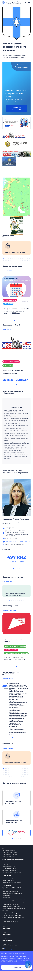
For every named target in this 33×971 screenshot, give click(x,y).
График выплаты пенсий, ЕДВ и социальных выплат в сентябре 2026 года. (16, 311)
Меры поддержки (8, 880)
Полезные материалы (9, 854)
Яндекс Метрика (6, 955)
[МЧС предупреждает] (9, 161)
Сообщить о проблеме (16, 109)
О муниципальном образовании (13, 859)
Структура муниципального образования (11, 888)
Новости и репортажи (9, 852)
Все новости (7, 271)
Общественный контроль (11, 913)
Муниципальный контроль (11, 906)
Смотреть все (7, 582)
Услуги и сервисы (8, 857)
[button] (3, 258)
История (5, 864)
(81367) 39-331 (6, 928)
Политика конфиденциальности (9, 945)
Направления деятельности (11, 878)
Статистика (6, 897)
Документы (6, 895)
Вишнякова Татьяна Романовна (15, 519)
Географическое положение (11, 873)
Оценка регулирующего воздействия (14, 900)
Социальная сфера (9, 300)
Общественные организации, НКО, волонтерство (13, 918)
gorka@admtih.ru (8, 940)
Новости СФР (8, 303)
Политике (13, 962)
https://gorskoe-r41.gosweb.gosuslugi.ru (17, 541)
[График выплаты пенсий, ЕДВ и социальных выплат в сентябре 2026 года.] (16, 286)
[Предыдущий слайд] (3, 123)
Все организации (8, 748)
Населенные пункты (9, 868)
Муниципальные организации (12, 893)
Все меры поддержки (9, 610)
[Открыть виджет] (28, 964)
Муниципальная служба (10, 891)
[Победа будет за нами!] (16, 154)
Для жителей (6, 848)
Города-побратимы (8, 866)
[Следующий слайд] (30, 123)
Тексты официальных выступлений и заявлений (14, 909)
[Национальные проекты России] (16, 623)
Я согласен (16, 967)
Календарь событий (8, 850)
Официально (6, 885)
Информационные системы (11, 904)
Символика (6, 862)
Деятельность (7, 875)
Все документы (7, 678)
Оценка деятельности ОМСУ (11, 915)
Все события (6, 329)
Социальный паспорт (9, 870)
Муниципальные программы (11, 882)
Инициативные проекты (10, 921)
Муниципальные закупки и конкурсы (14, 902)
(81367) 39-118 (6, 934)
